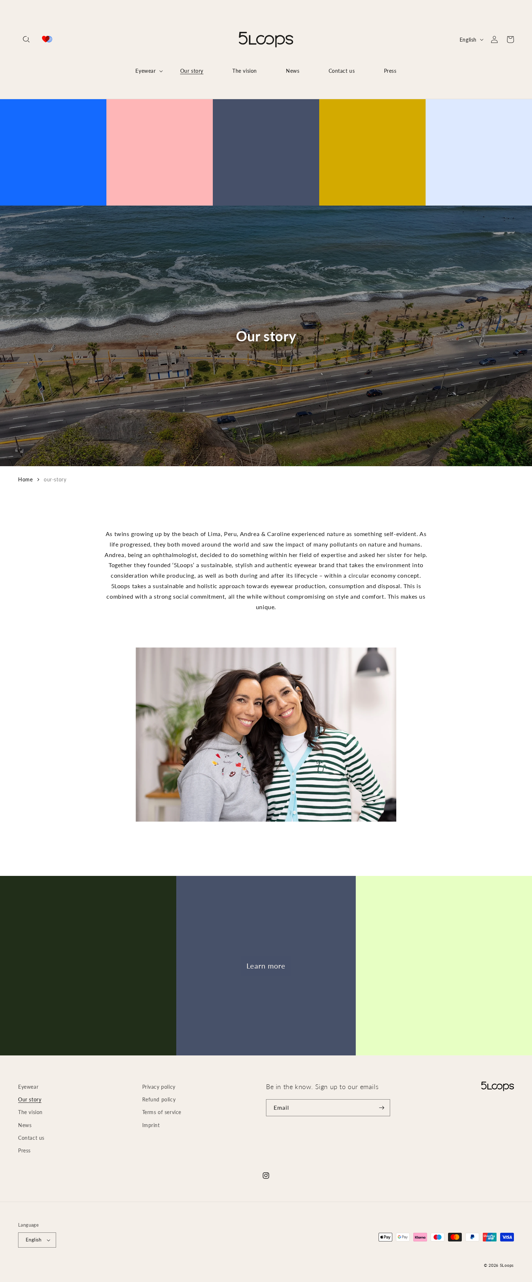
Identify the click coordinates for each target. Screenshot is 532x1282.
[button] (26, 39)
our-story (55, 479)
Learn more (266, 965)
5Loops (507, 1265)
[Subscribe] (382, 1107)
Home (25, 479)
